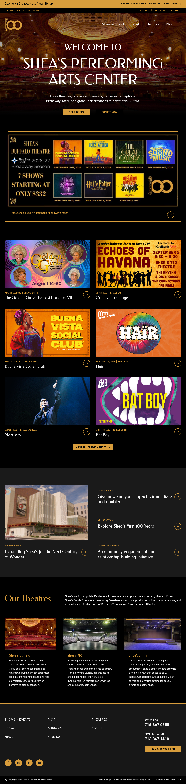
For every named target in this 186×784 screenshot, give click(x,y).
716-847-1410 (157, 739)
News (9, 737)
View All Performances (91, 447)
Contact (55, 737)
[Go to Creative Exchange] (177, 294)
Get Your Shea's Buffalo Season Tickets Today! (149, 3)
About (97, 728)
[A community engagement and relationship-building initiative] (177, 552)
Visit (135, 24)
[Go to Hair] (177, 363)
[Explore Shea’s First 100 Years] (177, 526)
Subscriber (160, 10)
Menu (170, 24)
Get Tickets (76, 112)
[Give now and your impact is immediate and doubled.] (177, 496)
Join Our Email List (163, 749)
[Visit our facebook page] (8, 762)
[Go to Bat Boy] (177, 431)
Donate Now (109, 112)
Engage (11, 728)
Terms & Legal (104, 779)
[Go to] (170, 214)
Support (55, 728)
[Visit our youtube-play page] (39, 762)
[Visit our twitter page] (29, 762)
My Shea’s (144, 10)
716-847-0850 (157, 724)
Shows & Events (113, 24)
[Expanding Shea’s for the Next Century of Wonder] (84, 552)
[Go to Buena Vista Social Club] (86, 363)
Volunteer (176, 10)
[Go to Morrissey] (86, 431)
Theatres (152, 24)
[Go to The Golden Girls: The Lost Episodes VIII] (86, 294)
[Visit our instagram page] (18, 762)
